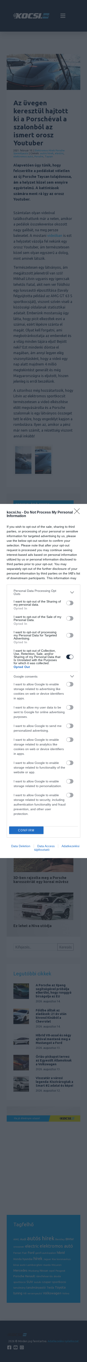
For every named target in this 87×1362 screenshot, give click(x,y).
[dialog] (43, 681)
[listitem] (43, 592)
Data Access (46, 846)
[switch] (69, 603)
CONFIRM (26, 830)
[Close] (78, 512)
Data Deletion (20, 846)
